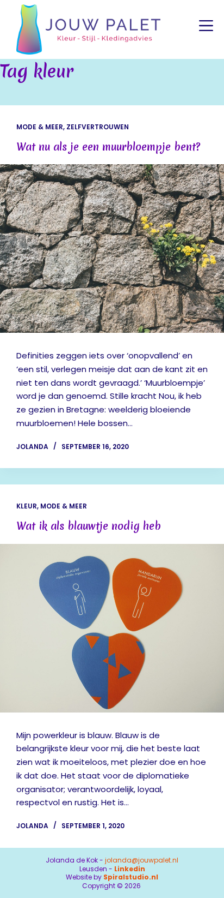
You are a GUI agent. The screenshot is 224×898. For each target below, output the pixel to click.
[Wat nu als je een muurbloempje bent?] (112, 248)
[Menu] (206, 26)
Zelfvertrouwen (97, 126)
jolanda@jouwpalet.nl (141, 860)
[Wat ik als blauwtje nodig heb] (112, 628)
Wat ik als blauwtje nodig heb (88, 526)
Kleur (26, 506)
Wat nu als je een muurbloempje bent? (108, 147)
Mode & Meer (39, 126)
